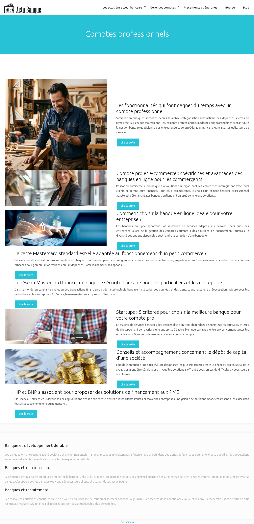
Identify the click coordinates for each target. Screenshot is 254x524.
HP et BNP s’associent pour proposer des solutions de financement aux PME (96, 392)
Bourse (230, 7)
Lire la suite (128, 142)
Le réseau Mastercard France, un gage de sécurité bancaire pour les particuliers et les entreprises (118, 282)
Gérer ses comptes (163, 7)
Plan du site (127, 521)
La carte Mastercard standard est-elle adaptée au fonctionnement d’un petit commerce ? (110, 253)
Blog (246, 7)
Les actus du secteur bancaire (122, 7)
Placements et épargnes (200, 7)
